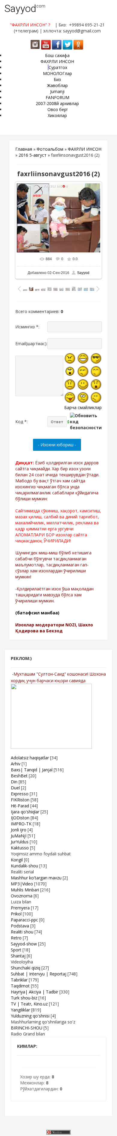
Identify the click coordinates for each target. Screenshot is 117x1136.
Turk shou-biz (24, 998)
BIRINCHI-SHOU (26, 1028)
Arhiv (15, 764)
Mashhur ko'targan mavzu (36, 878)
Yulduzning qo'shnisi (30, 1016)
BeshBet (19, 776)
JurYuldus (19, 842)
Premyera (20, 908)
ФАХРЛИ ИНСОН (84, 149)
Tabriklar (19, 980)
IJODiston (20, 818)
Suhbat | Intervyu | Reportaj (38, 974)
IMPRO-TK (21, 824)
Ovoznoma (21, 896)
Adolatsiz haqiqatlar (30, 758)
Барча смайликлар (83, 407)
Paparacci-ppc (24, 920)
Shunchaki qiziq (25, 968)
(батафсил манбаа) (37, 613)
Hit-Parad (20, 806)
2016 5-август (32, 155)
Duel (15, 788)
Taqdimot (20, 986)
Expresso (19, 794)
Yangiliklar (20, 1010)
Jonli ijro (18, 830)
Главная (23, 149)
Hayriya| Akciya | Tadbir (34, 992)
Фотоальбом (50, 149)
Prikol (16, 914)
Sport (16, 950)
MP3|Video (22, 884)
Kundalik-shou (24, 866)
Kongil (17, 860)
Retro (16, 938)
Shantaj (18, 956)
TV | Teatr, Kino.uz (29, 1004)
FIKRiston (20, 800)
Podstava (20, 926)
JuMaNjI (18, 836)
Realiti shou (22, 932)
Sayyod (20, 8)
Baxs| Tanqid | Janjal (31, 770)
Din (14, 782)
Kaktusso (20, 848)
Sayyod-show (24, 944)
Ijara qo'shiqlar (25, 812)
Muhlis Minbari (25, 890)
